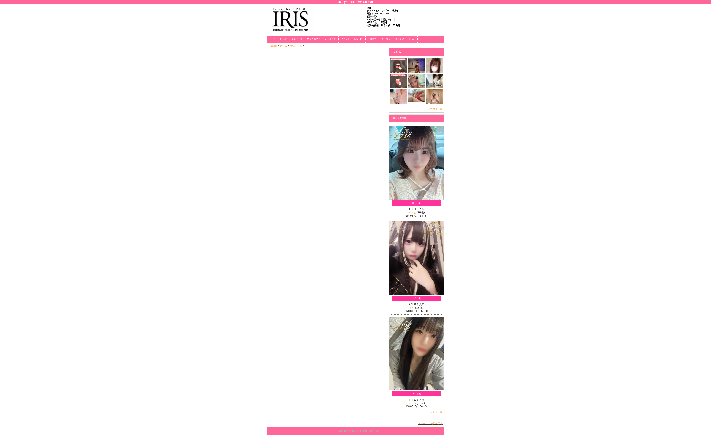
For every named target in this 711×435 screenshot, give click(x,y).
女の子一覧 (297, 39)
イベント (345, 39)
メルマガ (399, 39)
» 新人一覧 (436, 412)
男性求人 (385, 39)
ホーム (272, 39)
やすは (412, 212)
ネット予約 (330, 39)
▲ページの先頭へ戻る (430, 423)
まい (412, 308)
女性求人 (372, 39)
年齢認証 (272, 45)
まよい (412, 403)
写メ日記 (358, 39)
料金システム (314, 39)
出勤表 (283, 39)
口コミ (411, 39)
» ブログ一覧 (435, 109)
